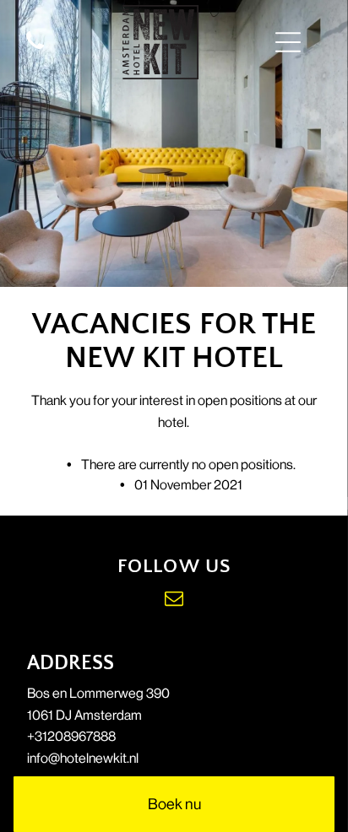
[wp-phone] (35, 50)
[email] (174, 600)
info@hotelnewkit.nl (83, 758)
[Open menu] (288, 42)
